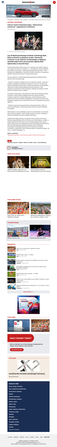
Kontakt (32, 437)
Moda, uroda (12, 404)
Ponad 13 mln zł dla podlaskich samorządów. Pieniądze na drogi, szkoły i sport (32, 279)
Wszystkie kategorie (14, 429)
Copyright (18, 442)
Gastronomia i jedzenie (15, 391)
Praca (27, 437)
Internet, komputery (14, 396)
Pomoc (37, 437)
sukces (35, 142)
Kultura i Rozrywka (24, 19)
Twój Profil (46, 437)
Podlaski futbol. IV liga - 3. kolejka (24, 254)
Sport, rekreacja (13, 419)
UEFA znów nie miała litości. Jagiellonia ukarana (15, 216)
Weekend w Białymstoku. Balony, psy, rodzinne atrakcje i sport (41, 216)
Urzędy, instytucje (14, 424)
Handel (11, 394)
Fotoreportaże (13, 222)
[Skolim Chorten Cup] (17, 231)
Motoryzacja (12, 406)
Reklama (11, 414)
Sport (18, 256)
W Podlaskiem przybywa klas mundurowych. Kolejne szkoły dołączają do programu (31, 267)
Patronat (22, 437)
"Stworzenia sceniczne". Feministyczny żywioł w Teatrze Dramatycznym (26, 135)
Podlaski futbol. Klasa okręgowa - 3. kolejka (27, 273)
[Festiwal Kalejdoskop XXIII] (40, 231)
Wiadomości (16, 19)
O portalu (10, 437)
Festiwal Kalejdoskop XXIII (37, 238)
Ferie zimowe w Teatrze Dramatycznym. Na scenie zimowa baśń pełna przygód (41, 170)
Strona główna (10, 19)
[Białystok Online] (28, 2)
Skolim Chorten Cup (13, 238)
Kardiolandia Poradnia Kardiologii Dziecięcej (27, 374)
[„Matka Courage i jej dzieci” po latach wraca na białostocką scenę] (18, 162)
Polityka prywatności (24, 441)
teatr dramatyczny (42, 142)
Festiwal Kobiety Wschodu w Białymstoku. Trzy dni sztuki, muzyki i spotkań (32, 286)
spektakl (20, 142)
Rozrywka (11, 417)
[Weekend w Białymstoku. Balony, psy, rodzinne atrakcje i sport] (41, 208)
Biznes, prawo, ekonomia (15, 386)
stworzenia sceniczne (12, 142)
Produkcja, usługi (13, 412)
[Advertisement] (28, 185)
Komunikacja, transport (15, 399)
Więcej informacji (13, 376)
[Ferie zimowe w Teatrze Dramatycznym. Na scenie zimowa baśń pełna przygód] (41, 162)
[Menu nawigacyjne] (54, 2)
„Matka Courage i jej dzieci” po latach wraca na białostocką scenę (18, 170)
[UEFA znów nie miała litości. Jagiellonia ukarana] (18, 208)
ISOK (41, 437)
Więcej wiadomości (27, 291)
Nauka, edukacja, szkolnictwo (17, 409)
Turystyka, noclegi (14, 422)
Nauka (18, 269)
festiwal (30, 142)
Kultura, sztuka (13, 401)
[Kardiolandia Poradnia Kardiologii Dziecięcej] (28, 365)
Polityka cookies (34, 441)
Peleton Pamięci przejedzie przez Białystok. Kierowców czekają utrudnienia (32, 261)
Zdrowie (11, 427)
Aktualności (19, 263)
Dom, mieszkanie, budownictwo (17, 389)
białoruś (26, 142)
